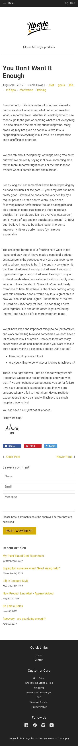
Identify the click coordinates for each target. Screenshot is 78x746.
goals (61, 85)
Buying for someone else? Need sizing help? (31, 568)
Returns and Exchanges (39, 692)
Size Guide (39, 678)
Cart (72, 3)
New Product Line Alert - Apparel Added (28, 593)
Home (39, 655)
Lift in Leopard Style (15, 581)
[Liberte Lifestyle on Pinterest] (35, 725)
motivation (26, 90)
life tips (11, 90)
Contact (39, 659)
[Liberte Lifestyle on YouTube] (52, 725)
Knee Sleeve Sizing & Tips (39, 682)
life (71, 85)
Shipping (39, 687)
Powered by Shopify (58, 738)
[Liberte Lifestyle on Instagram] (43, 725)
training (41, 90)
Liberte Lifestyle (38, 738)
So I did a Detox (13, 606)
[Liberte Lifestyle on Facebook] (26, 725)
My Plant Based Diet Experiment (23, 556)
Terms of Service (39, 702)
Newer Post (64, 457)
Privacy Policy (39, 706)
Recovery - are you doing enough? (24, 618)
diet (51, 85)
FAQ (39, 697)
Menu (10, 3)
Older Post (13, 457)
